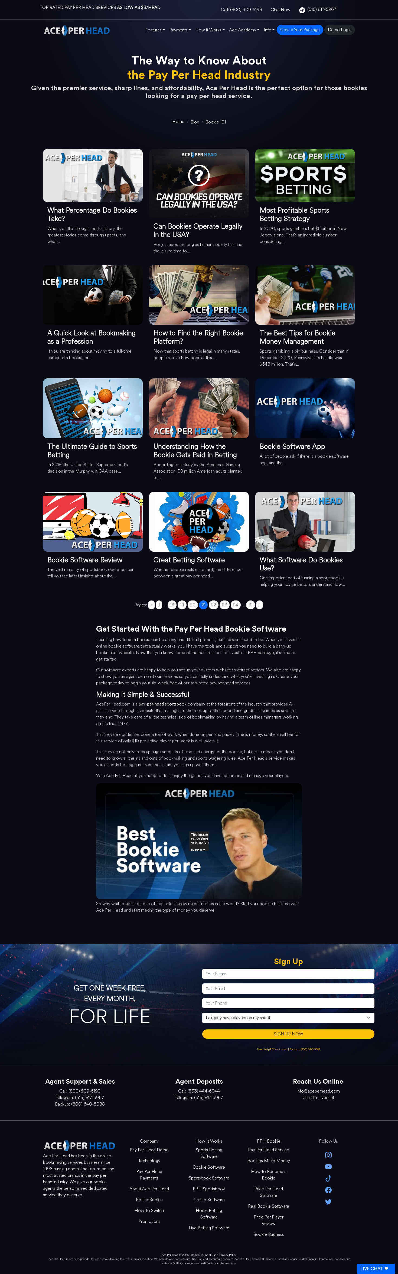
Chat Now (281, 9)
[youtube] (328, 1166)
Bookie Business (268, 1234)
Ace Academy (242, 30)
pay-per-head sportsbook (163, 704)
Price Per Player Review (268, 1220)
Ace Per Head (170, 1255)
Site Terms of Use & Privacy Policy (215, 1255)
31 (251, 605)
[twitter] (328, 1201)
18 (172, 605)
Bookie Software (209, 1167)
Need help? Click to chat (272, 1049)
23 (224, 605)
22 (213, 605)
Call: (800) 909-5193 (241, 9)
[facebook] (328, 1189)
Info (267, 30)
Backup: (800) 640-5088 (305, 1049)
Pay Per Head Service (268, 1150)
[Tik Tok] (328, 1178)
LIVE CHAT (371, 1269)
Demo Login (339, 30)
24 (235, 605)
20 (192, 605)
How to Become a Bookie (268, 1174)
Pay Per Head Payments (149, 1174)
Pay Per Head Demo (149, 1150)
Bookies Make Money (268, 1161)
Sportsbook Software (209, 1178)
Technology (149, 1161)
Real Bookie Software (268, 1206)
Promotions (149, 1221)
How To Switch (149, 1210)
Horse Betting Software (209, 1213)
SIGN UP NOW (288, 1034)
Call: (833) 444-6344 (199, 1091)
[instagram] (328, 1155)
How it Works (208, 30)
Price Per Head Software (268, 1192)
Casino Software (209, 1200)
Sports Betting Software (209, 1153)
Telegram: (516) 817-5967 (80, 1097)
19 (182, 605)
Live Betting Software (209, 1228)
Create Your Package (300, 30)
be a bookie (139, 639)
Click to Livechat (318, 1097)
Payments (178, 30)
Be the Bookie (149, 1200)
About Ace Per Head (149, 1189)
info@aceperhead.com (318, 1091)
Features (153, 30)
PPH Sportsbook (209, 1189)
